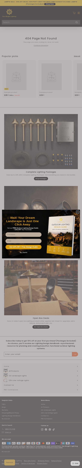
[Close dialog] (77, 211)
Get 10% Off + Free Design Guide (23, 247)
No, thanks (23, 252)
